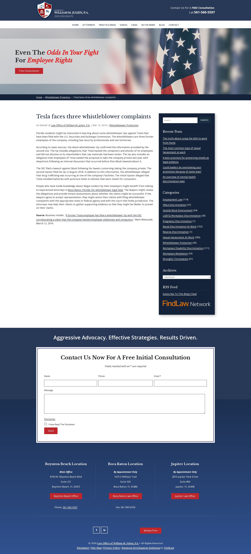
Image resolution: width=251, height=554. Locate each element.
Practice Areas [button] (107, 25)
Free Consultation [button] (29, 70)
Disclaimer (49, 419)
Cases (134, 25)
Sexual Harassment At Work (178, 237)
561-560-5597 (204, 12)
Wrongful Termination (175, 258)
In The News (148, 25)
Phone (101, 376)
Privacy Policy (111, 547)
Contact (174, 25)
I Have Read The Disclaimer (61, 424)
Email (157, 376)
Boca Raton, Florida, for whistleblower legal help (95, 189)
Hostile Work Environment (178, 210)
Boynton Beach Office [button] (66, 496)
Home (75, 25)
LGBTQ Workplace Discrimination (182, 215)
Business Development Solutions (141, 547)
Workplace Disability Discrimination (183, 248)
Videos (123, 25)
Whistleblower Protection (123, 125)
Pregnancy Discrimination (177, 221)
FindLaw (169, 547)
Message (48, 390)
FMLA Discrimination (174, 204)
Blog (162, 25)
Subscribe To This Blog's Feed (180, 293)
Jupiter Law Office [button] (185, 496)
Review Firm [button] (150, 530)
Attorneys (88, 25)
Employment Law (172, 199)
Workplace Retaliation (175, 253)
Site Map (96, 547)
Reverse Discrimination (176, 231)
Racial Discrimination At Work (179, 226)
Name (47, 376)
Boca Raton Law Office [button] (125, 496)
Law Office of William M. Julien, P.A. (70, 125)
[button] (248, 535)
